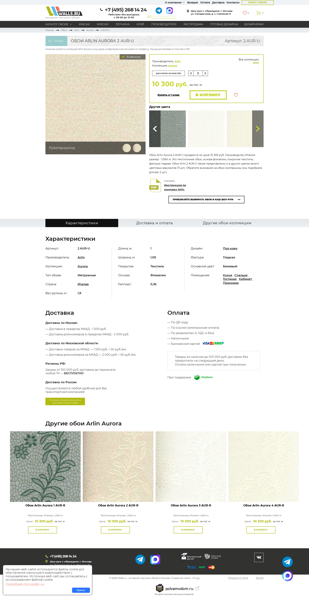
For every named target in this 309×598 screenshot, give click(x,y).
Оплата (205, 2)
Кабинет (245, 279)
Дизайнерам (254, 24)
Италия (83, 284)
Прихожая (231, 283)
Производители (163, 24)
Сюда (155, 129)
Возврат (192, 2)
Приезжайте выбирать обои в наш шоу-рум (203, 199)
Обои (64, 30)
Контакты (233, 2)
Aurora (90, 30)
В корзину (208, 94)
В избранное (236, 95)
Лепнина (122, 24)
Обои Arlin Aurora (45, 505)
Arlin (76, 30)
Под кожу (230, 248)
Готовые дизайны (224, 24)
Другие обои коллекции (227, 223)
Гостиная (230, 279)
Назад (59, 41)
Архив (260, 578)
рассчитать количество (168, 73)
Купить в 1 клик (169, 95)
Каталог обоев (56, 24)
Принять (81, 590)
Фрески (102, 24)
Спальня (240, 275)
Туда (258, 129)
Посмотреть (45, 493)
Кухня (227, 275)
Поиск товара (257, 2)
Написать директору (164, 16)
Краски (84, 24)
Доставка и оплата (154, 223)
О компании (173, 2)
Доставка (218, 2)
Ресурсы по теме (238, 578)
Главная (49, 30)
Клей (140, 24)
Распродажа (193, 24)
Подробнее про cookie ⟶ (25, 584)
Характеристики (81, 223)
